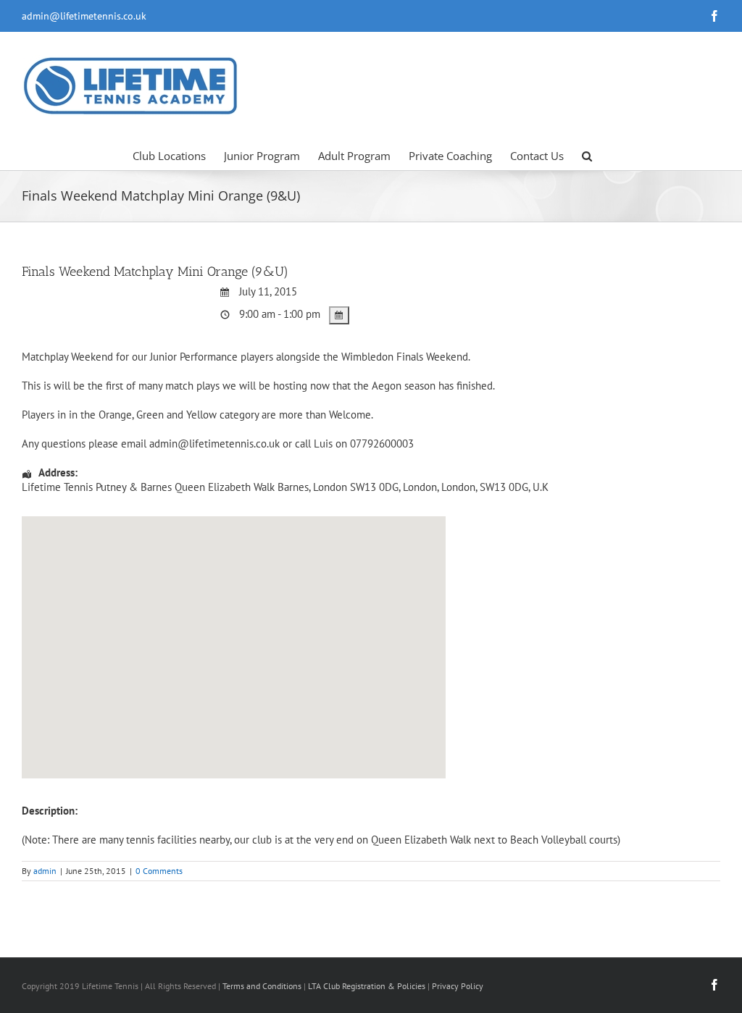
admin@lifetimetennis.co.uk (84, 15)
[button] (587, 154)
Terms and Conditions (261, 985)
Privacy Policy (457, 985)
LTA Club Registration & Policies (368, 985)
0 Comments (159, 870)
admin (45, 870)
